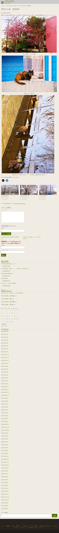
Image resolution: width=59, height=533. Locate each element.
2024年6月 (5, 407)
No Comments (6, 203)
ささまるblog (9, 5)
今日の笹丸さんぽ (24, 195)
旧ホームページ (39, 527)
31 (12, 321)
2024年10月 (6, 395)
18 (14, 316)
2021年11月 (6, 497)
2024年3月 (5, 415)
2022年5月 (5, 479)
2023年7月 (5, 439)
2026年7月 (5, 334)
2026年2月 (5, 349)
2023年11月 (6, 427)
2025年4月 (5, 378)
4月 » (6, 326)
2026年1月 (5, 351)
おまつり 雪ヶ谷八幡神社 (9, 283)
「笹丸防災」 (25, 526)
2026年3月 (5, 346)
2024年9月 (5, 398)
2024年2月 (5, 418)
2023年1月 (5, 456)
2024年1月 (5, 421)
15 (7, 316)
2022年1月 (5, 491)
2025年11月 (6, 357)
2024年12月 (6, 389)
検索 (54, 515)
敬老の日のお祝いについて (9, 263)
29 (7, 321)
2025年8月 (5, 366)
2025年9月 (5, 363)
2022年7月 (5, 474)
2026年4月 (5, 343)
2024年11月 (6, 392)
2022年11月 (6, 462)
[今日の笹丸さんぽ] (29, 190)
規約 (13, 526)
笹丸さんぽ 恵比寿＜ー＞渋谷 (10, 293)
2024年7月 (5, 404)
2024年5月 (5, 410)
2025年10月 (6, 360)
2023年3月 (5, 450)
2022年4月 (5, 482)
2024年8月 (5, 401)
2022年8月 (5, 471)
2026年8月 (5, 331)
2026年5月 (5, 340)
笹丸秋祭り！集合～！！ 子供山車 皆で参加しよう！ (16, 268)
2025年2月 (5, 383)
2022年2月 (5, 488)
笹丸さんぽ (16, 5)
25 (14, 319)
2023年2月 (5, 453)
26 (17, 319)
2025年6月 (5, 372)
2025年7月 (5, 369)
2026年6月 (5, 337)
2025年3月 (5, 381)
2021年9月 (5, 503)
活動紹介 (18, 526)
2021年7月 (5, 508)
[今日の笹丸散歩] (10, 190)
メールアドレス (5, 250)
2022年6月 (5, 476)
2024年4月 (5, 412)
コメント (4, 210)
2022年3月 (5, 485)
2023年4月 (5, 447)
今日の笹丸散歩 (5, 195)
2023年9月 (5, 433)
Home (2, 5)
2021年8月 (5, 505)
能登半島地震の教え (8, 273)
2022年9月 (5, 468)
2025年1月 (5, 386)
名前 (2, 228)
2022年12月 (6, 459)
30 (9, 321)
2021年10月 (6, 500)
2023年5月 (5, 444)
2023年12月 (6, 424)
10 (12, 313)
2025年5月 (5, 375)
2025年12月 (6, 354)
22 (7, 319)
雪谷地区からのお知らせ (45, 526)
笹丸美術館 (5, 296)
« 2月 (2, 326)
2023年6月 (5, 442)
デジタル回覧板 (34, 526)
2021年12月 (6, 494)
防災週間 (5, 278)
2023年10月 (6, 430)
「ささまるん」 (22, 527)
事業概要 (8, 526)
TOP (3, 526)
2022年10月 (6, 465)
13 (2, 316)
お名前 (2, 245)
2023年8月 (5, 436)
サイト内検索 (4, 512)
